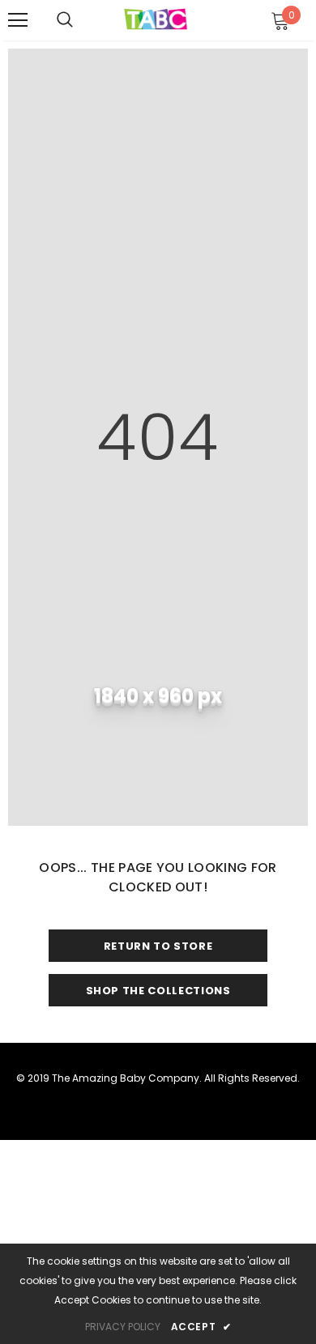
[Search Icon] (65, 20)
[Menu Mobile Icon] (18, 20)
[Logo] (156, 19)
